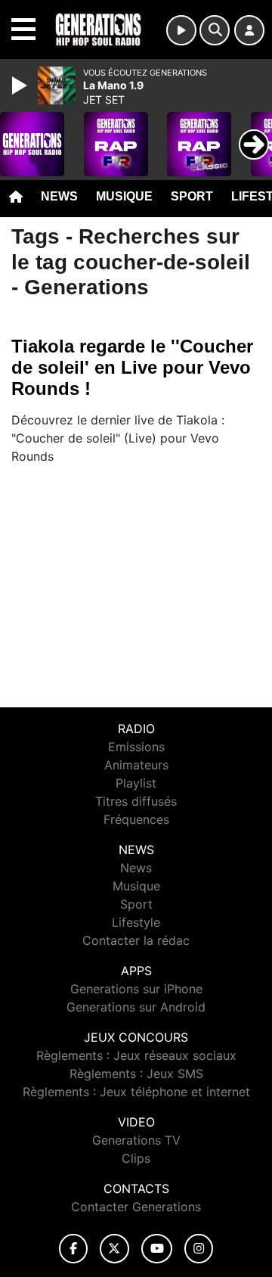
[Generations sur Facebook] (73, 1248)
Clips (136, 1158)
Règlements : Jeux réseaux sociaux (136, 1055)
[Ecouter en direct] (181, 30)
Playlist (136, 783)
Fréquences (136, 819)
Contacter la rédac (136, 940)
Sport (192, 196)
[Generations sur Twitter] (114, 1248)
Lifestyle (136, 922)
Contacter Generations (136, 1206)
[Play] (21, 85)
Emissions (136, 746)
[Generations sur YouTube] (156, 1248)
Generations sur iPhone (136, 988)
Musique (124, 196)
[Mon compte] (249, 30)
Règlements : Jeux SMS (136, 1073)
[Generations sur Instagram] (198, 1248)
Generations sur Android (136, 1006)
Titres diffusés (136, 801)
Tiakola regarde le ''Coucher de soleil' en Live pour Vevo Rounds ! (132, 367)
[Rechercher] (214, 30)
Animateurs (136, 764)
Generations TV (136, 1140)
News (59, 196)
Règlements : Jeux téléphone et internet (136, 1091)
